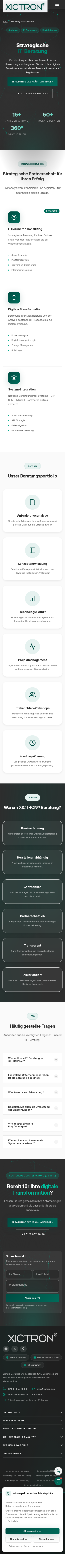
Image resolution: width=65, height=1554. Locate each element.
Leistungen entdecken (32, 93)
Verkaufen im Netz (15, 1420)
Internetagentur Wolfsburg (17, 1480)
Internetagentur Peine (32, 1485)
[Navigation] (57, 4)
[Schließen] (60, 1467)
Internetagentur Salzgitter (48, 1476)
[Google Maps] (23, 1349)
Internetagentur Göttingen (48, 1480)
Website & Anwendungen (19, 1429)
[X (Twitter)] (14, 1349)
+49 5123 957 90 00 (32, 1234)
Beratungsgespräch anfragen (33, 81)
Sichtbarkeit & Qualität (19, 1437)
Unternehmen (12, 1453)
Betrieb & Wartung (15, 1445)
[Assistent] (58, 1481)
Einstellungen (46, 1539)
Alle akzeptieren (32, 1531)
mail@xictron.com (46, 1389)
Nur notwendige (18, 1539)
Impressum (37, 1546)
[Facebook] (6, 1349)
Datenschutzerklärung (16, 1308)
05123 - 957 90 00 (17, 1389)
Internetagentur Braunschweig (17, 1476)
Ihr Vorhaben (12, 1412)
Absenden (30, 1298)
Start (5, 21)
